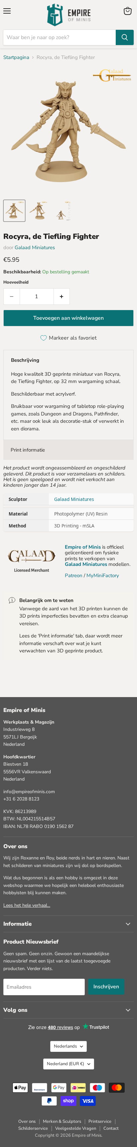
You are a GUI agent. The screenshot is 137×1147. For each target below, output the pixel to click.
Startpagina (16, 57)
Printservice (99, 1121)
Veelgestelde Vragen (75, 1128)
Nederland (65, 1064)
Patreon (73, 575)
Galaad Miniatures (35, 247)
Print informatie (28, 450)
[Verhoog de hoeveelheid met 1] (62, 296)
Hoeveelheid (16, 282)
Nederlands (65, 1046)
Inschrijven (106, 986)
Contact (111, 1128)
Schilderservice (33, 1128)
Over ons (27, 1121)
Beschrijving (25, 360)
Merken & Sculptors (62, 1121)
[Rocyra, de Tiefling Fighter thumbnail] (14, 210)
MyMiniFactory (102, 575)
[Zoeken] (125, 37)
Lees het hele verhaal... (26, 905)
